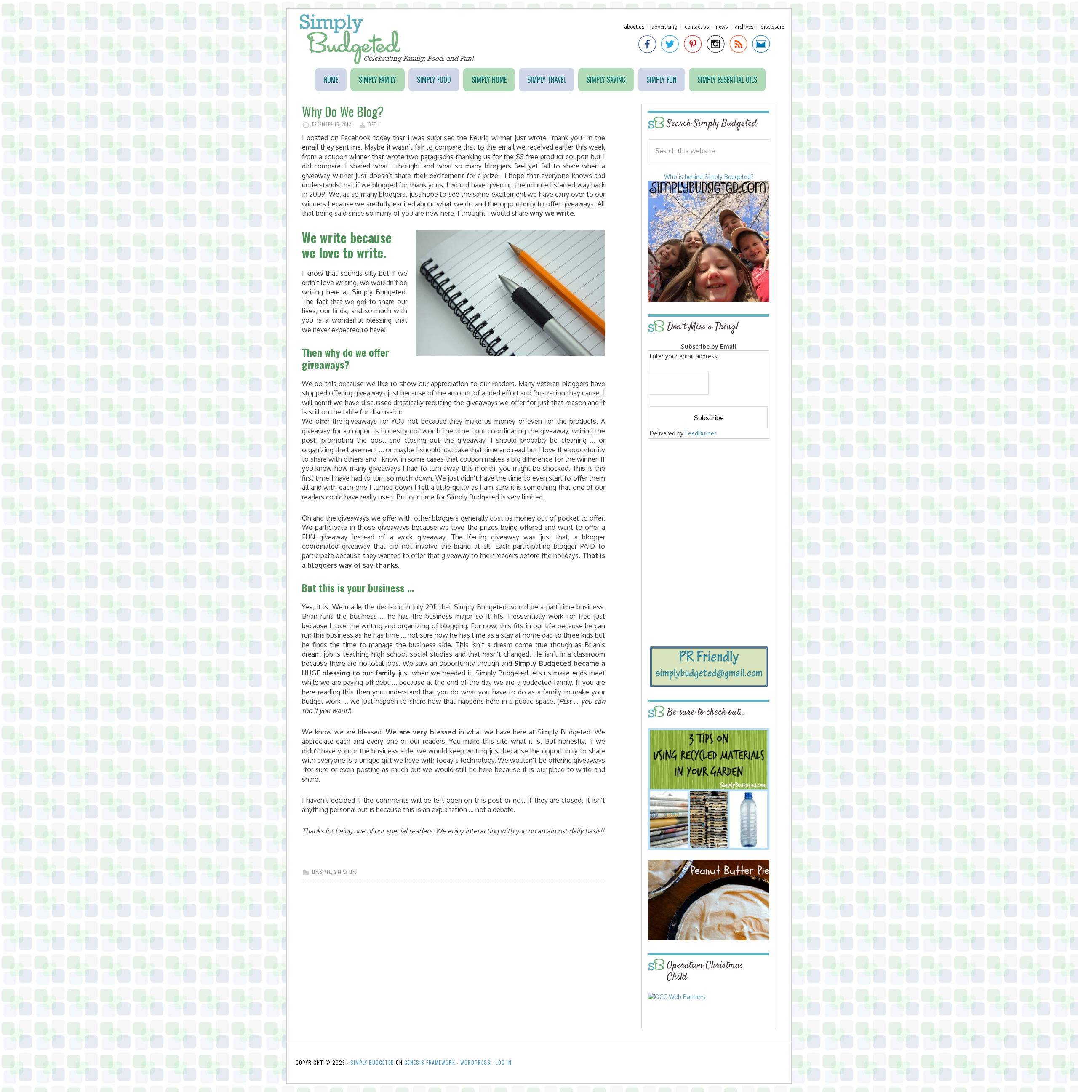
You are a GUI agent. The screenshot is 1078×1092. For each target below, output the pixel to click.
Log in (504, 1062)
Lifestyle (321, 871)
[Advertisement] (708, 502)
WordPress (475, 1062)
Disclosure (772, 27)
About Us (634, 27)
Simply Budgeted (387, 39)
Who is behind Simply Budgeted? (709, 176)
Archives (744, 27)
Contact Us (697, 27)
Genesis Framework (429, 1062)
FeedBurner (700, 433)
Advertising (664, 27)
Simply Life (345, 871)
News (722, 27)
